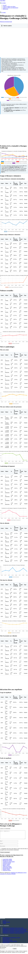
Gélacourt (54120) (7, 870)
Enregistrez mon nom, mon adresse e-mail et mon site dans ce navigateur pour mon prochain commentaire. (14, 849)
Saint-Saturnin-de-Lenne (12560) (10, 941)
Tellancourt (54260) (7, 866)
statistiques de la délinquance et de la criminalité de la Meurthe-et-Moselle (13, 873)
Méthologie (5, 8)
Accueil (4, 5)
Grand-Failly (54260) (7, 859)
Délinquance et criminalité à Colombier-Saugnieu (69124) (15, 931)
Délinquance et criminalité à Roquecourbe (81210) (13, 932)
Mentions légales (6, 922)
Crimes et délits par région (9, 6)
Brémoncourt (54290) (7, 860)
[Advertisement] (14, 43)
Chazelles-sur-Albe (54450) (9, 861)
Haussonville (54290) (7, 867)
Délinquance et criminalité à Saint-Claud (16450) (13, 928)
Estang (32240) (6, 942)
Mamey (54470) (6, 865)
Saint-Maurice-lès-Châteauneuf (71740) (11, 937)
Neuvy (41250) (6, 938)
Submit (14, 948)
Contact (4, 923)
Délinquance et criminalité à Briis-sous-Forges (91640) (14, 930)
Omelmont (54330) (7, 862)
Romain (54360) (6, 869)
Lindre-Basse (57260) (7, 940)
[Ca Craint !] (3, 2)
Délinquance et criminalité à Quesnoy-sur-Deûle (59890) (15, 929)
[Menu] (0, 11)
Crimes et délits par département (10, 7)
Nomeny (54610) (6, 864)
